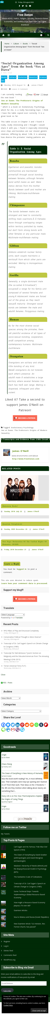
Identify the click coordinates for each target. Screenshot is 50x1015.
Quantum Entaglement (12, 524)
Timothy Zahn (7, 767)
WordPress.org (9, 960)
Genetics (33, 77)
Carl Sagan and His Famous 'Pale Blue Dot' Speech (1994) (31, 848)
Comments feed (10, 955)
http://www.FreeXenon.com (25, 459)
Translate (19, 617)
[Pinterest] (22, 725)
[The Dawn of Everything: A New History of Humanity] (46, 775)
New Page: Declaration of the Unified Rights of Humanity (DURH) (24, 543)
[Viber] (17, 729)
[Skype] (22, 729)
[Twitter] (13, 725)
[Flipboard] (46, 725)
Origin (4, 755)
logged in (21, 569)
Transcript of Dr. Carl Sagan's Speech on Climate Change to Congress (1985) (30, 885)
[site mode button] (42, 35)
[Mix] (32, 725)
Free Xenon (25, 15)
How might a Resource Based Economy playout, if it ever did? (29, 904)
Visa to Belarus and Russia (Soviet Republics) (31, 917)
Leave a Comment (20, 89)
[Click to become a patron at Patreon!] (25, 418)
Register (7, 941)
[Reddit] (27, 725)
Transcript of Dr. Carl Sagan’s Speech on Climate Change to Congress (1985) (26, 645)
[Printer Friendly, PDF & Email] (37, 95)
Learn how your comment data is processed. (24, 583)
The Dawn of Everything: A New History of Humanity (22, 773)
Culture (12, 77)
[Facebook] (3, 725)
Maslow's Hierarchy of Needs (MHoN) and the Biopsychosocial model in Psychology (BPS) (30, 869)
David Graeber (7, 776)
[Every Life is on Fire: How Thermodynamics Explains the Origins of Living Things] (46, 798)
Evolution (22, 77)
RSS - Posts (7, 682)
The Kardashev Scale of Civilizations (28, 877)
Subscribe (7, 991)
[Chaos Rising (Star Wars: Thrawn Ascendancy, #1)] (46, 766)
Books (4, 77)
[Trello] (8, 729)
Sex (2, 81)
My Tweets (5, 834)
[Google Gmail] (13, 729)
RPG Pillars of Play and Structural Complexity (21, 631)
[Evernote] (3, 729)
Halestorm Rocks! (10, 506)
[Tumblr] (41, 725)
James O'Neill (37, 85)
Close (3, 674)
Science (43, 77)
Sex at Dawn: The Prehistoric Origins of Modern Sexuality (22, 102)
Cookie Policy (8, 1005)
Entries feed (8, 950)
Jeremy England (7, 802)
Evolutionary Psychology (22, 428)
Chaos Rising (7, 764)
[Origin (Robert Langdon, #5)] (46, 757)
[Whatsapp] (36, 725)
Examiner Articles (20, 910)
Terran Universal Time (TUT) (15, 666)
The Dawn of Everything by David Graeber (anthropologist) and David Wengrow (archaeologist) (30, 858)
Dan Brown (6, 757)
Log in (6, 946)
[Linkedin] (17, 725)
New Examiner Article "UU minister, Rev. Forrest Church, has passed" (29, 925)
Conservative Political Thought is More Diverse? (23, 637)
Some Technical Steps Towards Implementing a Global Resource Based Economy (29, 894)
